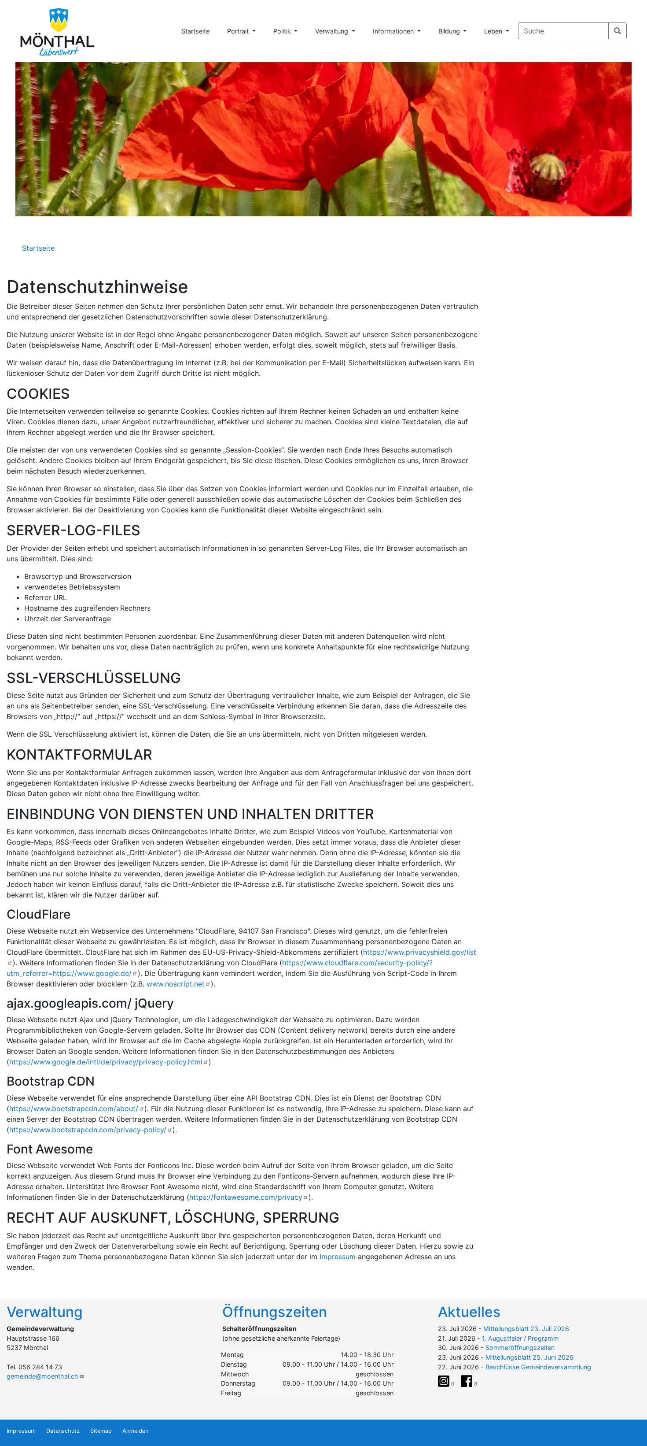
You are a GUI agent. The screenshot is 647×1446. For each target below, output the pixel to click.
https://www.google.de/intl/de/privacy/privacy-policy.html (105, 1061)
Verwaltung (332, 31)
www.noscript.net (176, 983)
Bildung (450, 31)
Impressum (338, 1256)
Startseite (195, 31)
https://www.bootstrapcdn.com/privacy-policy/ (87, 1129)
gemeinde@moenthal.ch (42, 1376)
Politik (283, 31)
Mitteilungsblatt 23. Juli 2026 (526, 1328)
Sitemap (101, 1430)
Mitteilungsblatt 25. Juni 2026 (529, 1357)
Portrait (238, 31)
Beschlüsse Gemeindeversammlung (538, 1367)
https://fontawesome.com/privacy (245, 1197)
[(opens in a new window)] (447, 1381)
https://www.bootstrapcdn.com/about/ (73, 1108)
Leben (494, 31)
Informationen (394, 31)
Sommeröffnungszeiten (520, 1347)
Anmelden (135, 1430)
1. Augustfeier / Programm (520, 1338)
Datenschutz (63, 1430)
